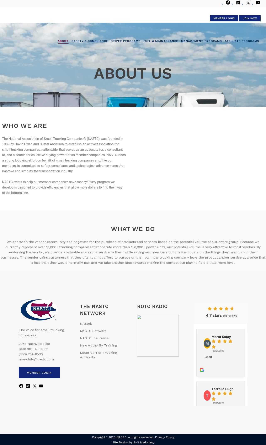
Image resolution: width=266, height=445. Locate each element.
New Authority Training (98, 345)
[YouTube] (258, 4)
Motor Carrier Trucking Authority (98, 355)
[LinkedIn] (237, 4)
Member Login (224, 18)
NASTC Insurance (94, 338)
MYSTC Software (93, 331)
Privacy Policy (164, 437)
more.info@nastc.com (36, 359)
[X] (248, 4)
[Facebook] (227, 4)
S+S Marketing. (143, 442)
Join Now (250, 18)
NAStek (86, 323)
